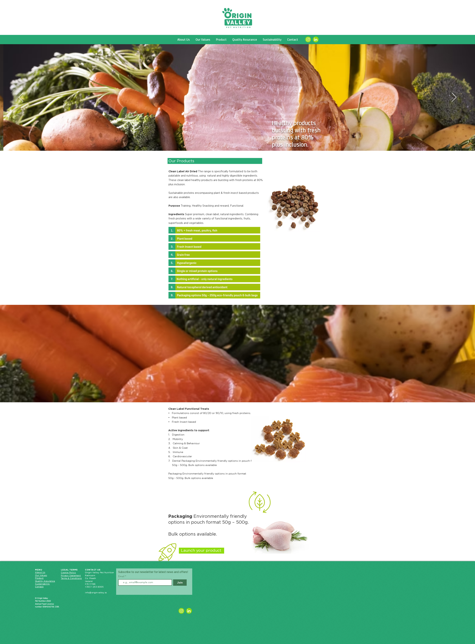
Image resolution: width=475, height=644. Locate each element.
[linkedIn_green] (316, 39)
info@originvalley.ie (96, 592)
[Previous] (21, 97)
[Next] (454, 97)
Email (121, 576)
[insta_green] (308, 39)
